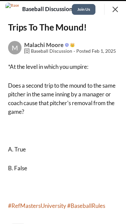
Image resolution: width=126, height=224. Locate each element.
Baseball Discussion (51, 51)
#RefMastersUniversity (37, 205)
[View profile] (12, 9)
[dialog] (63, 112)
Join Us (83, 9)
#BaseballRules (86, 205)
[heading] (48, 9)
